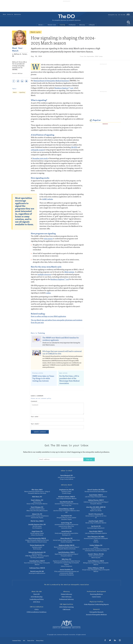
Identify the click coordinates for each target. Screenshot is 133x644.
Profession (72, 25)
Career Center (96, 596)
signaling (22, 92)
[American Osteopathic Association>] (128, 15)
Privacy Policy (39, 640)
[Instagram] (119, 640)
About (4, 14)
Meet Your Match (17, 49)
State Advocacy (66, 596)
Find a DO (36, 594)
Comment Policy (16, 640)
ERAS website (69, 272)
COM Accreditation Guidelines (36, 612)
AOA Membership (36, 596)
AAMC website (47, 199)
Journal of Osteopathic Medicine (96, 614)
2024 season (48, 238)
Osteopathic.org (112, 15)
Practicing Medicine (96, 594)
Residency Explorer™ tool (64, 88)
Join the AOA (121, 15)
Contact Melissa (17, 73)
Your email (35, 424)
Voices (40, 25)
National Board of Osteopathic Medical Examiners (51, 80)
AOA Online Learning (66, 607)
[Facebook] (13, 81)
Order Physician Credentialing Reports (96, 604)
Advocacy (82, 25)
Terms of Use (30, 640)
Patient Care (52, 25)
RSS (24, 640)
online (48, 292)
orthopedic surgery (37, 149)
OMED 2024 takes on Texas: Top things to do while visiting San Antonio (43, 378)
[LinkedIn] (22, 81)
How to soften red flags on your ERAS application (48, 316)
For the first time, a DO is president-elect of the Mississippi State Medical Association (69, 379)
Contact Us (10, 14)
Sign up (89, 459)
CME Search (66, 609)
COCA (37, 609)
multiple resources (44, 274)
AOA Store (36, 602)
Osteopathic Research (96, 612)
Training (62, 25)
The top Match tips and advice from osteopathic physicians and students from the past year (56, 321)
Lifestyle (92, 25)
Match (14, 92)
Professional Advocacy (66, 599)
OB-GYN (74, 147)
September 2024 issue (95, 56)
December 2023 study (40, 158)
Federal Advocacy (66, 594)
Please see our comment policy (41, 398)
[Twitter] (18, 81)
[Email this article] (26, 81)
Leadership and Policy (37, 599)
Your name (35, 417)
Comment (34, 401)
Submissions (17, 14)
